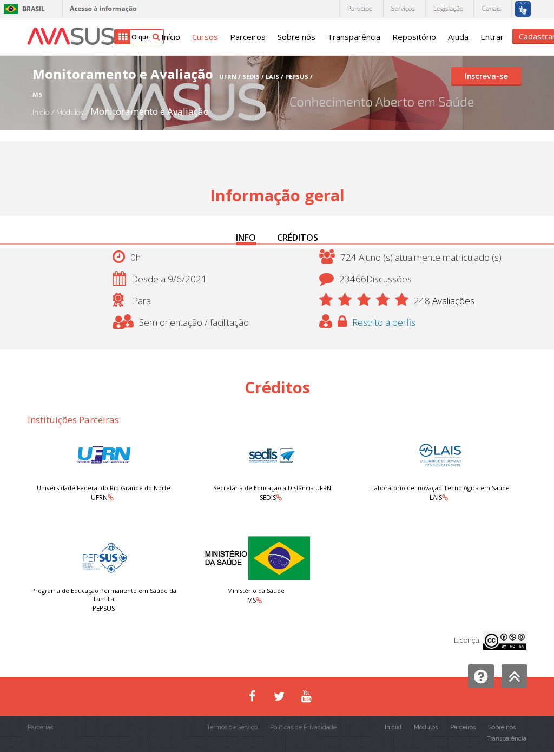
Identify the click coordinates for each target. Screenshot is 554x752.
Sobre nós (296, 36)
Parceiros (248, 36)
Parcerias (40, 727)
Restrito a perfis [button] (384, 322)
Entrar (492, 36)
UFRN (99, 497)
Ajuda (458, 36)
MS (251, 600)
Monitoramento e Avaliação (149, 111)
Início (170, 36)
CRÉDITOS (297, 237)
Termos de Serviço (232, 727)
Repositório (414, 36)
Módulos (70, 112)
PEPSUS (104, 608)
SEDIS (268, 497)
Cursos (205, 36)
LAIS (436, 497)
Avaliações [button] (453, 300)
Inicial (393, 727)
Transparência (353, 36)
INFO (246, 237)
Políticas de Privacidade (303, 727)
